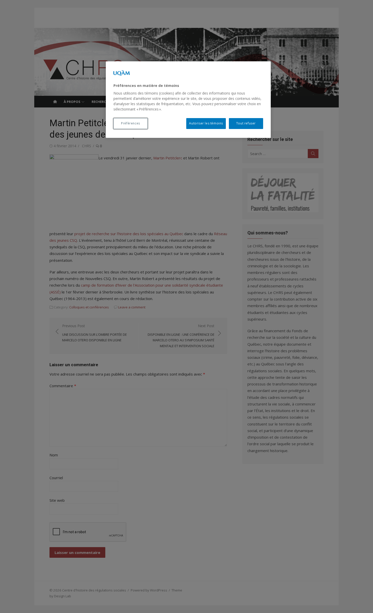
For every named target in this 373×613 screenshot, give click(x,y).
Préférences (130, 123)
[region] (188, 99)
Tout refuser (246, 123)
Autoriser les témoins (206, 123)
